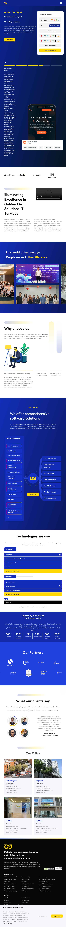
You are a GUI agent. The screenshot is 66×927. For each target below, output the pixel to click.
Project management (10, 887)
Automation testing (9, 892)
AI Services (24, 894)
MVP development (44, 892)
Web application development (47, 882)
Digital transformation (27, 892)
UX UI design (8, 885)
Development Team (14, 475)
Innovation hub (25, 901)
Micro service (25, 889)
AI (8, 521)
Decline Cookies (42, 916)
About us (6, 901)
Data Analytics (12, 498)
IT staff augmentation (45, 889)
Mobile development (10, 882)
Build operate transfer (27, 887)
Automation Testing (14, 459)
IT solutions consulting (10, 894)
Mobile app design (44, 885)
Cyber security (25, 880)
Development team (9, 889)
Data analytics (25, 882)
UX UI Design (12, 454)
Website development (10, 880)
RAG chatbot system (44, 894)
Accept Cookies (57, 916)
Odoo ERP (11, 503)
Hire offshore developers (46, 887)
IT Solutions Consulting (11, 481)
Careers (6, 903)
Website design (43, 880)
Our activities (25, 903)
